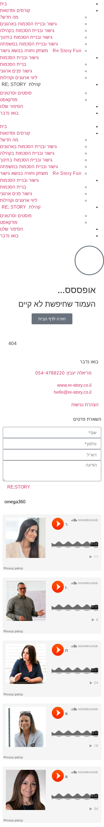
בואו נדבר (9, 113)
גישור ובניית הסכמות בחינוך (26, 37)
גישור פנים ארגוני (16, 71)
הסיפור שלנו (11, 106)
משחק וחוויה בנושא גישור (41, 50)
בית (3, 3)
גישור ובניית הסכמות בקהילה (27, 30)
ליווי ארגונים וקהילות (18, 77)
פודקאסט (8, 99)
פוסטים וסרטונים (16, 93)
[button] (52, 119)
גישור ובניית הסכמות (19, 57)
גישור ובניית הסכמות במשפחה (29, 44)
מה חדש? (9, 17)
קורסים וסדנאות (15, 10)
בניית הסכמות (13, 64)
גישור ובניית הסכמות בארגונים (28, 23)
